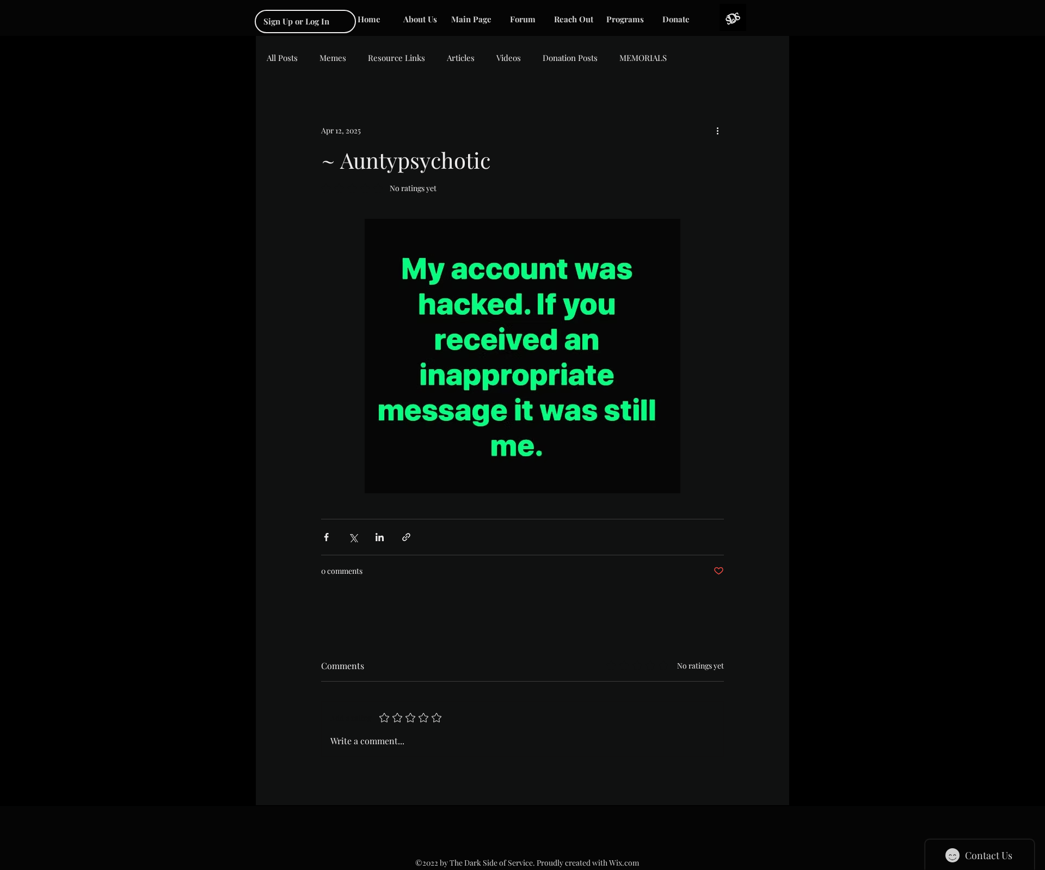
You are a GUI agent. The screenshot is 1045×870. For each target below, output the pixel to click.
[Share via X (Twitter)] (353, 537)
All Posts (282, 57)
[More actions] (717, 130)
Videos (508, 57)
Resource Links (396, 57)
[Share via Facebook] (326, 537)
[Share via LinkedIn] (379, 537)
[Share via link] (406, 537)
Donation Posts (570, 57)
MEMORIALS (643, 57)
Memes (332, 57)
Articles (461, 57)
